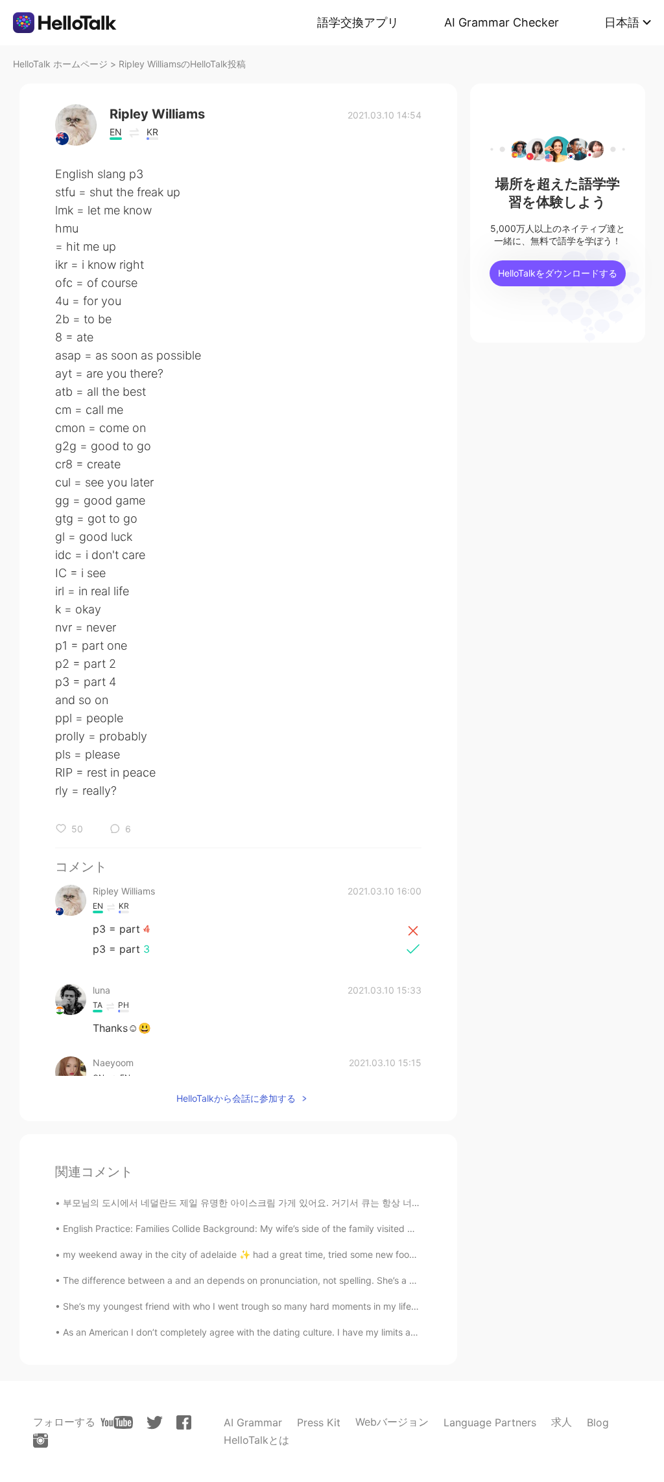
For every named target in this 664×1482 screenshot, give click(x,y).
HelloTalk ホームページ (60, 63)
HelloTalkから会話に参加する (236, 1098)
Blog (598, 1422)
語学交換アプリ (358, 22)
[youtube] (117, 1422)
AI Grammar (253, 1422)
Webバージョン (392, 1421)
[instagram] (40, 1440)
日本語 (621, 22)
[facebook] (183, 1422)
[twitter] (155, 1423)
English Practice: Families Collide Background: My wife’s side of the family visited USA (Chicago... (268, 1228)
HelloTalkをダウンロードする (557, 273)
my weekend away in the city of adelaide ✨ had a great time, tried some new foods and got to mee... (279, 1254)
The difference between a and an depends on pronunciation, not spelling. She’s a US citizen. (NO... (272, 1280)
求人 (561, 1421)
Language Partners (490, 1422)
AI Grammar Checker (501, 22)
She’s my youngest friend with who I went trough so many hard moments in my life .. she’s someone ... (278, 1306)
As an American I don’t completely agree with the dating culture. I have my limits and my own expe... (276, 1332)
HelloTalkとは (256, 1439)
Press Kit (318, 1422)
